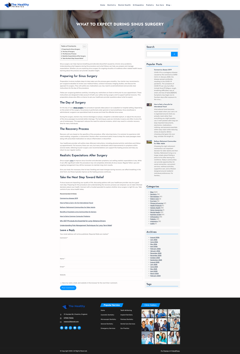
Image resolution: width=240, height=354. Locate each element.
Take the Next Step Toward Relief (73, 58)
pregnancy (154, 221)
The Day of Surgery (69, 51)
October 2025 (155, 258)
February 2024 (155, 276)
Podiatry (153, 219)
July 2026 (153, 240)
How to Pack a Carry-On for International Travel (76, 203)
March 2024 (154, 273)
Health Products (156, 205)
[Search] (174, 54)
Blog (151, 192)
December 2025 (155, 253)
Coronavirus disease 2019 (69, 198)
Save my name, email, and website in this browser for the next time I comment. (89, 283)
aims (71, 160)
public (152, 223)
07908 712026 (69, 318)
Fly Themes (165, 351)
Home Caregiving (156, 210)
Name (62, 259)
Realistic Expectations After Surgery (74, 56)
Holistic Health (155, 208)
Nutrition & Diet (155, 214)
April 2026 (154, 246)
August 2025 (154, 262)
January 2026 (155, 251)
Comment (64, 238)
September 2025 (156, 260)
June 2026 (154, 242)
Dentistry (153, 194)
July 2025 (153, 264)
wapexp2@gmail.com (71, 321)
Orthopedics (154, 217)
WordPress (176, 351)
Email (62, 267)
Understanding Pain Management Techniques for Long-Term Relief (86, 225)
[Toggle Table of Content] (83, 46)
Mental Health (155, 212)
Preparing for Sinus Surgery (71, 49)
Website (63, 275)
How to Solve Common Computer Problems (75, 216)
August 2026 (154, 237)
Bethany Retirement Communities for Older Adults (77, 207)
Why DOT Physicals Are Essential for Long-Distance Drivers (83, 221)
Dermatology (154, 196)
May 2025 (153, 269)
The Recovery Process (69, 54)
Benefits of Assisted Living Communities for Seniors (78, 212)
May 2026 (153, 244)
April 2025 (154, 271)
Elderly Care (154, 199)
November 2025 (155, 255)
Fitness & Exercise (156, 203)
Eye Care (153, 201)
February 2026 (155, 249)
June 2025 (154, 267)
